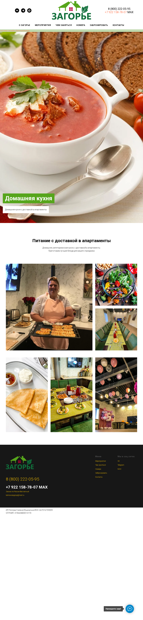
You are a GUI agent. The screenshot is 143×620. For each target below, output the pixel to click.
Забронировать (99, 25)
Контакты (118, 25)
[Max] (29, 12)
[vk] (17, 12)
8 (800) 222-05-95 (119, 8)
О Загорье (24, 25)
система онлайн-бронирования (14, 30)
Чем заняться (64, 25)
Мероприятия (43, 25)
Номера (80, 25)
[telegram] (23, 12)
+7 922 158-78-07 (116, 12)
